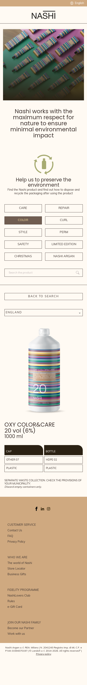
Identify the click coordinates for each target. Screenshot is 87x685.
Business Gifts (16, 574)
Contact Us (14, 530)
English (79, 3)
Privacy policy (43, 654)
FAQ (10, 536)
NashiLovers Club (18, 595)
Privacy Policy (16, 541)
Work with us (16, 634)
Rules (11, 601)
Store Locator (16, 568)
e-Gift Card (14, 607)
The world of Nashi (19, 563)
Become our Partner (20, 628)
